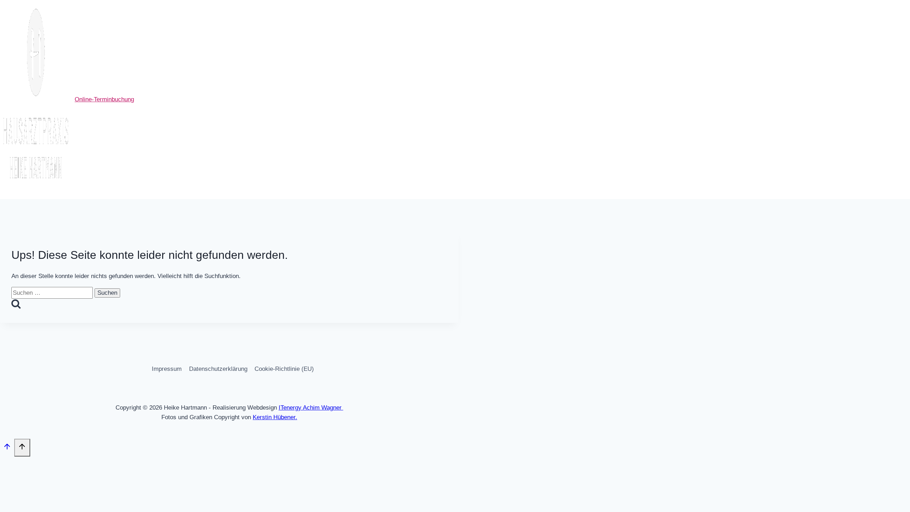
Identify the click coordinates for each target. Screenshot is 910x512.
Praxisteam (357, 99)
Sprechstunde (268, 99)
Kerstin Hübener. (275, 417)
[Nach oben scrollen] (7, 448)
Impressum (167, 369)
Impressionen (400, 99)
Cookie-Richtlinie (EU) (284, 369)
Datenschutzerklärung (218, 369)
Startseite (227, 99)
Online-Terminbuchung (104, 99)
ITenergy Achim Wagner (311, 407)
